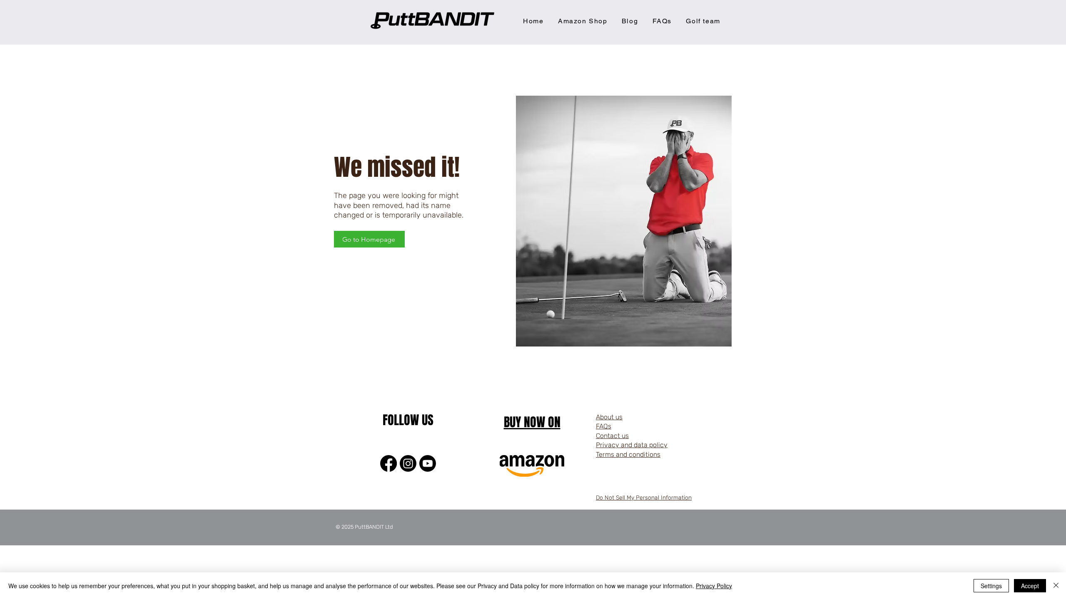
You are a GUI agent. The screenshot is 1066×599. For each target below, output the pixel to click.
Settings (991, 586)
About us (609, 417)
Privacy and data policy (631, 445)
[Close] (1056, 585)
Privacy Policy (714, 586)
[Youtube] (427, 463)
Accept (1030, 586)
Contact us (612, 436)
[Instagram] (408, 463)
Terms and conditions (628, 454)
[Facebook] (388, 463)
